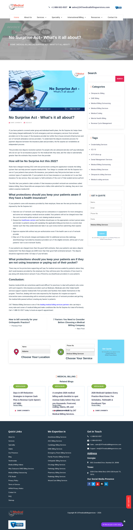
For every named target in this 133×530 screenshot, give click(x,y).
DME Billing (95, 98)
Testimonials (12, 461)
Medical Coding (96, 113)
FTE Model (12, 476)
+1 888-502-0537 (59, 7)
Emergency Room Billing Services (59, 453)
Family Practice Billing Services (58, 457)
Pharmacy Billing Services (57, 472)
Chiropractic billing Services (101, 175)
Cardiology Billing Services (57, 445)
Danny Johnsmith (16, 122)
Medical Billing (20, 386)
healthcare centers (29, 220)
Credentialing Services (99, 145)
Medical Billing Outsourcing (101, 103)
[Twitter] (93, 484)
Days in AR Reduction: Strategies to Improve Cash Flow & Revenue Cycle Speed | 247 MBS (26, 398)
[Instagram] (102, 484)
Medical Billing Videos (15, 465)
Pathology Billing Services (56, 469)
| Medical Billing (23, 44)
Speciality (56, 17)
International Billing (76, 17)
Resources (95, 17)
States (10, 449)
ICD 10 (93, 150)
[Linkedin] (106, 484)
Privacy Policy (113, 237)
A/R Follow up (96, 155)
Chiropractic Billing (97, 93)
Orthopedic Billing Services (57, 461)
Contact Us (112, 17)
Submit (102, 234)
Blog (9, 457)
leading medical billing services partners (54, 305)
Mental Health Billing (98, 118)
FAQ (10, 496)
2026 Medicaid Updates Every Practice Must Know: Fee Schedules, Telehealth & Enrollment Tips (104, 398)
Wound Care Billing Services (57, 480)
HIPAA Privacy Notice (106, 239)
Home (16, 17)
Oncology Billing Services (56, 465)
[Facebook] (89, 484)
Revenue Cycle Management (101, 123)
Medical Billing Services (99, 108)
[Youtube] (98, 484)
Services (40, 17)
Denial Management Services (101, 160)
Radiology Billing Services (56, 476)
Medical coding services (100, 180)
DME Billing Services (55, 449)
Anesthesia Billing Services (57, 437)
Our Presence (13, 453)
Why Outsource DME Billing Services (21, 469)
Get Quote (106, 349)
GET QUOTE (129, 502)
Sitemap (11, 500)
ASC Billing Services (55, 441)
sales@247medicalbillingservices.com (91, 7)
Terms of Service (14, 484)
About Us (28, 17)
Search (120, 79)
